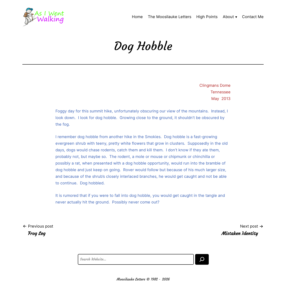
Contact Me (253, 16)
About (228, 16)
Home (137, 16)
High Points (207, 16)
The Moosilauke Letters (169, 16)
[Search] (202, 259)
